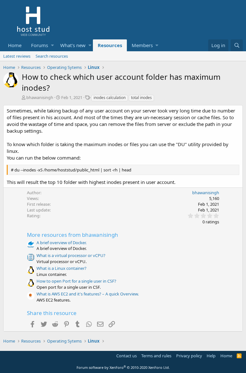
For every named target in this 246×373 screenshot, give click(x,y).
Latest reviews (16, 56)
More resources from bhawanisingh (72, 234)
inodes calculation (110, 97)
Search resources (52, 56)
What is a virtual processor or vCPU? (71, 255)
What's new (73, 45)
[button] (52, 45)
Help (211, 356)
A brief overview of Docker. (61, 242)
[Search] (237, 45)
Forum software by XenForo (123, 367)
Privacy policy (189, 356)
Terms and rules (156, 356)
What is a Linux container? (61, 268)
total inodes (141, 97)
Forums (39, 45)
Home (14, 45)
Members (142, 45)
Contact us (126, 356)
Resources (110, 45)
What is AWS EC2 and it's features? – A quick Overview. (88, 294)
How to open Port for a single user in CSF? (76, 281)
